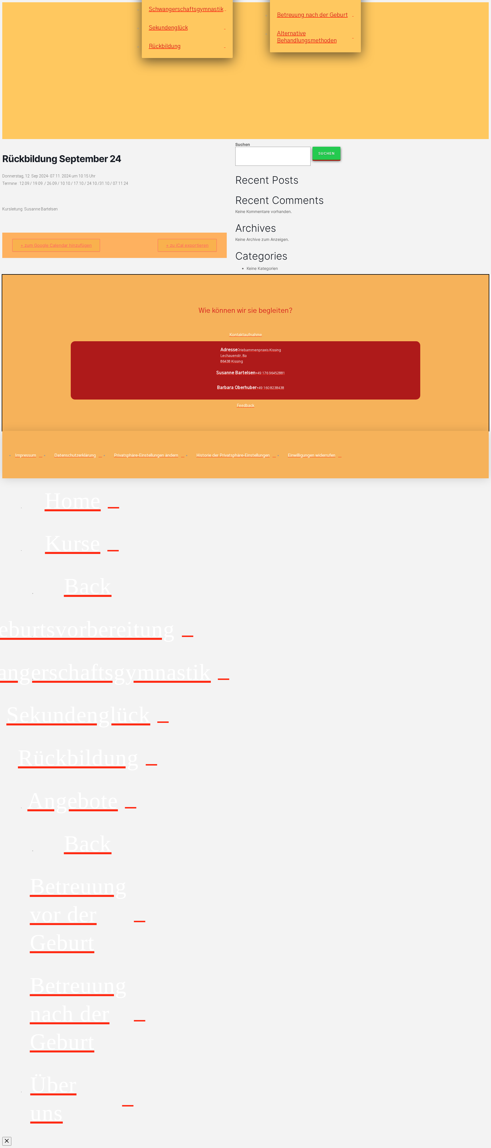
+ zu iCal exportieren (187, 245)
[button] (149, 455)
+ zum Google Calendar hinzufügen (56, 245)
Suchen (242, 144)
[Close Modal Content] (6, 1141)
